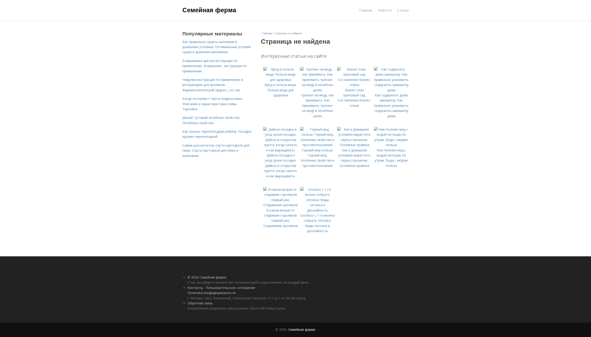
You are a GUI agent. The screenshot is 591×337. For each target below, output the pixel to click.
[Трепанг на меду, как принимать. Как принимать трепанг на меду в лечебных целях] (317, 90)
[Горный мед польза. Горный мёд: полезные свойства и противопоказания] (317, 145)
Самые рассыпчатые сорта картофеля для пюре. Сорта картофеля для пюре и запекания (215, 150)
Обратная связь (200, 303)
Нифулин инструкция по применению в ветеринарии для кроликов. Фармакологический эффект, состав (212, 84)
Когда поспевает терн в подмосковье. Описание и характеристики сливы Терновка (212, 103)
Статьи (403, 10)
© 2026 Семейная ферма (206, 277)
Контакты (195, 287)
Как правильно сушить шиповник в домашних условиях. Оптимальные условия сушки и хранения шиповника (216, 47)
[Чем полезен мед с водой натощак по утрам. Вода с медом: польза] (391, 145)
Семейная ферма (209, 9)
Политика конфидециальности (211, 293)
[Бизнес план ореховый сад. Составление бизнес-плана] (354, 85)
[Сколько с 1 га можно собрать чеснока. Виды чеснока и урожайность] (317, 210)
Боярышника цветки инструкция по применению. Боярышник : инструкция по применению (214, 65)
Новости (385, 10)
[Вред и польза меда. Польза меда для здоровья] (280, 79)
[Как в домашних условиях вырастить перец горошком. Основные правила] (354, 145)
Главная (365, 10)
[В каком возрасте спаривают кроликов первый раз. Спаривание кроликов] (280, 205)
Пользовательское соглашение (230, 287)
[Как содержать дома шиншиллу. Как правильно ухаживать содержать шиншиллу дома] (391, 90)
